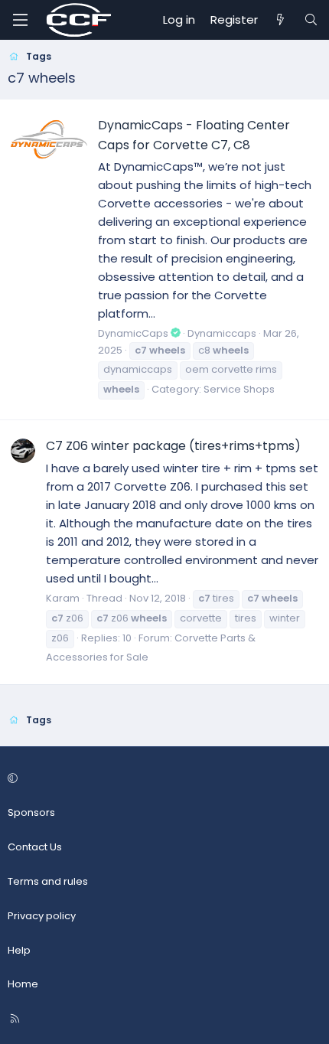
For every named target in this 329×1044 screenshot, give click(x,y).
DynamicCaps (133, 333)
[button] (162, 779)
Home (23, 984)
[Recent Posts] (280, 20)
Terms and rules (48, 881)
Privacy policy (42, 916)
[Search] (311, 20)
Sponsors (31, 812)
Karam (63, 598)
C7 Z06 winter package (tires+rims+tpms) (173, 446)
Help (19, 950)
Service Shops (239, 389)
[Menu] (20, 20)
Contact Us (35, 847)
